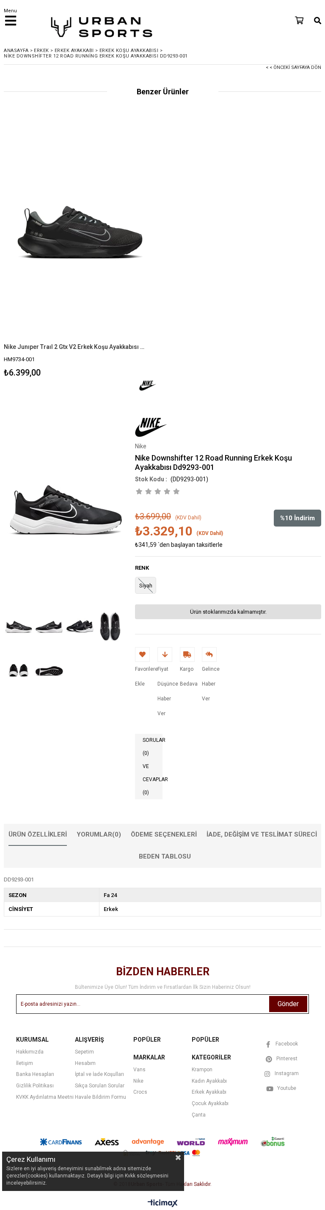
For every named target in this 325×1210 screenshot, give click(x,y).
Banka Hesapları (35, 1074)
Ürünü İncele (118, 252)
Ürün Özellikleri (37, 834)
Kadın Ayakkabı (209, 1081)
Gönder (288, 1004)
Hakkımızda (30, 1052)
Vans (139, 1070)
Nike (138, 1081)
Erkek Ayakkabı (209, 1092)
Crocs (140, 1092)
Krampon (202, 1070)
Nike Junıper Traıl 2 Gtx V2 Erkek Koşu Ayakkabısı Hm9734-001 (75, 346)
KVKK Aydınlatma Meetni (45, 1097)
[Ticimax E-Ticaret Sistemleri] (163, 1203)
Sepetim (84, 1052)
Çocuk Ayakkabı (210, 1103)
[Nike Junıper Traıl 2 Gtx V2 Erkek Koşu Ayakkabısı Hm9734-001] (80, 229)
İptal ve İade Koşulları (99, 1074)
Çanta (199, 1115)
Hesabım (85, 1063)
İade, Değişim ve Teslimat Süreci (262, 834)
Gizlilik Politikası (35, 1086)
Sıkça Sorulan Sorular (99, 1086)
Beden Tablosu (165, 856)
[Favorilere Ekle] (80, 252)
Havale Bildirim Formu (100, 1097)
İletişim (24, 1063)
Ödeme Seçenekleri (164, 834)
